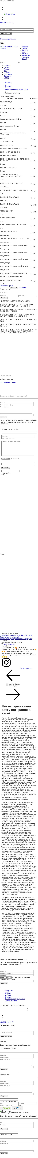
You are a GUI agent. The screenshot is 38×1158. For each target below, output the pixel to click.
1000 (34, 205)
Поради (24, 59)
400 (34, 123)
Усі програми (27, 639)
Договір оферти (11, 1000)
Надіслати (4, 297)
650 (34, 226)
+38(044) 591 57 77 (7, 22)
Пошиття (25, 53)
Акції (23, 52)
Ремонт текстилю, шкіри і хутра (16, 89)
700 (34, 153)
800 (34, 198)
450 (34, 131)
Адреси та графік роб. (8, 39)
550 (34, 260)
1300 (34, 274)
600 (34, 103)
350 (34, 110)
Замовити (22, 287)
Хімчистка (9, 990)
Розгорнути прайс (6, 286)
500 (34, 161)
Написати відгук (26, 668)
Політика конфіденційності (15, 999)
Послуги (25, 50)
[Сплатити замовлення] (1, 41)
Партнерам (26, 55)
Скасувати (14, 287)
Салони (24, 48)
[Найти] (19, 62)
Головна (25, 47)
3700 (34, 146)
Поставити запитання (8, 382)
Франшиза (25, 57)
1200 (34, 212)
